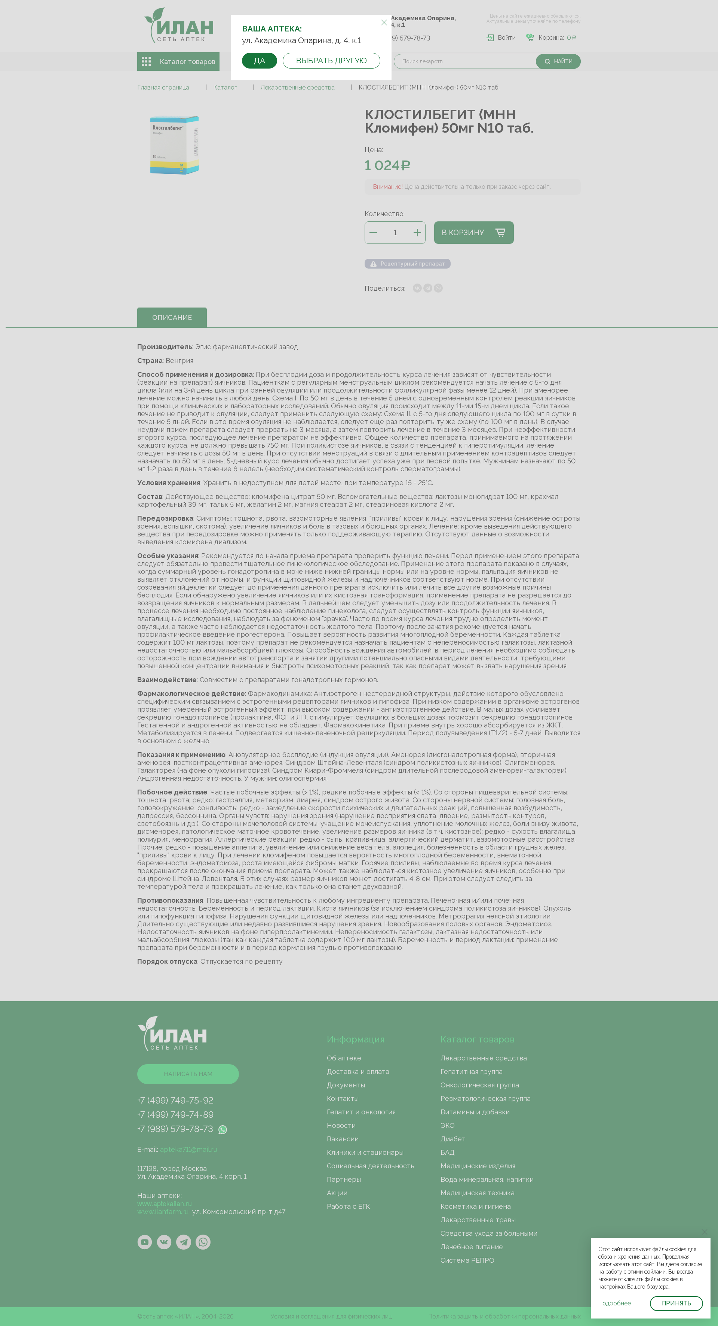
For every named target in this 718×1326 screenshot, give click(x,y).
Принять (676, 1303)
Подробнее (614, 1303)
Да (259, 60)
